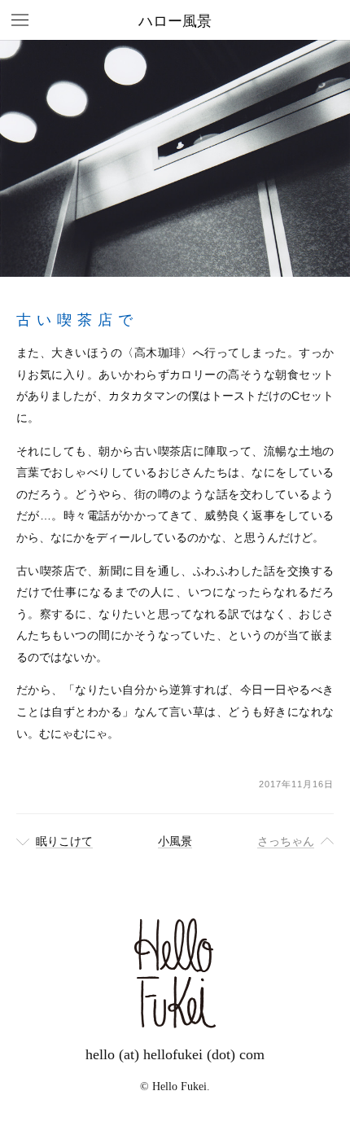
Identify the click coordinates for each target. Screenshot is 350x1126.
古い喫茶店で (77, 319)
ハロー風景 (175, 21)
